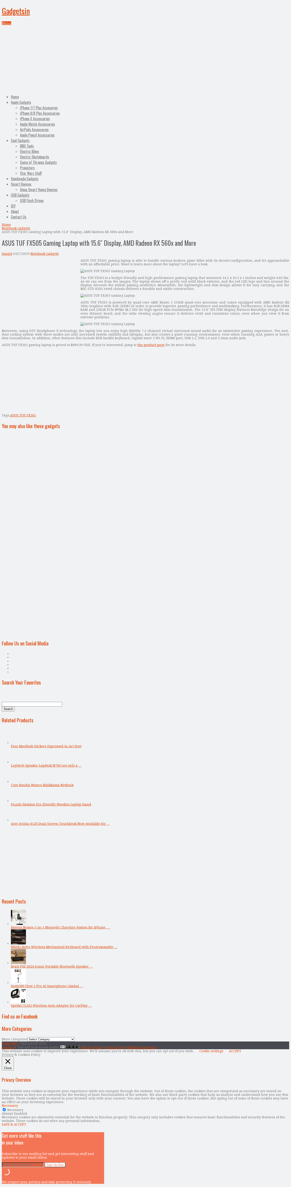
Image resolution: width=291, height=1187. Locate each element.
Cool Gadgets (20, 140)
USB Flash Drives (32, 200)
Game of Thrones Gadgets (38, 162)
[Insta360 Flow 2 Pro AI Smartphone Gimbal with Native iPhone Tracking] (18, 982)
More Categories (15, 1039)
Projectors (27, 168)
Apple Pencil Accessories (37, 135)
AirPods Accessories (34, 129)
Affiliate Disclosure (142, 1047)
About (15, 211)
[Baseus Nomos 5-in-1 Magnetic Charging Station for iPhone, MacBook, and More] (18, 924)
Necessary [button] (10, 1105)
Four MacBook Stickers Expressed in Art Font (46, 746)
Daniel (7, 254)
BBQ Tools (27, 146)
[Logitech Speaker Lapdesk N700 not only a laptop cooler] (18, 762)
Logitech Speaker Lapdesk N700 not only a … (46, 765)
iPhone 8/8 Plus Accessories (40, 113)
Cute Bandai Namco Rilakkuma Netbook (42, 785)
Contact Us (18, 217)
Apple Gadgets (21, 102)
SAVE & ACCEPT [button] (14, 1124)
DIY (13, 206)
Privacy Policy (92, 1047)
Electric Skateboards (34, 157)
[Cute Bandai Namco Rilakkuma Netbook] (18, 781)
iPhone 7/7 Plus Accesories (39, 107)
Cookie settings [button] (211, 1051)
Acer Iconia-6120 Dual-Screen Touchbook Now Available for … (60, 824)
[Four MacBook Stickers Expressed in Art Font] (18, 742)
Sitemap (8, 1047)
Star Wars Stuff (31, 173)
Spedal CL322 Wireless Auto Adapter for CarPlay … (51, 1005)
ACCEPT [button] (235, 1051)
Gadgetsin (16, 11)
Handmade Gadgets (24, 178)
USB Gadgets (20, 195)
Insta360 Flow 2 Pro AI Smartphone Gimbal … (47, 986)
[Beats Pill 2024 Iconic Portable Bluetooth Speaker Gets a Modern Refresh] (18, 963)
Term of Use (115, 1047)
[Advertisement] (145, 59)
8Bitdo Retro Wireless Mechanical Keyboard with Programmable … (64, 947)
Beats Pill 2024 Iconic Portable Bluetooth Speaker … (52, 966)
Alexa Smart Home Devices (39, 189)
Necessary (15, 1110)
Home (15, 97)
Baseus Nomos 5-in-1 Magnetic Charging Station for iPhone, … (60, 927)
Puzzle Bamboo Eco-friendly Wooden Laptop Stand (51, 804)
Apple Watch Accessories (37, 124)
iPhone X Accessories (35, 118)
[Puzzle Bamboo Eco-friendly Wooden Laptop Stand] (18, 801)
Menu (6, 23)
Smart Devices (21, 184)
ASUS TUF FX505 (23, 415)
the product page (151, 345)
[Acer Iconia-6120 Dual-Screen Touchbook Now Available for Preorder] (18, 820)
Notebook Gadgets (16, 228)
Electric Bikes (29, 151)
